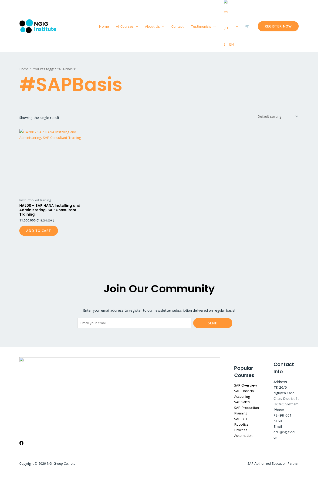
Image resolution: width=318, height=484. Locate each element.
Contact (177, 26)
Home (104, 26)
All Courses (125, 26)
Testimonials (201, 26)
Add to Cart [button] (38, 230)
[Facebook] (21, 443)
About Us (152, 26)
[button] (136, 26)
